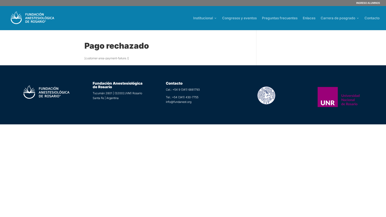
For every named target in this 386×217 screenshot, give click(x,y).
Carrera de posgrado (338, 18)
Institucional (203, 18)
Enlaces (309, 18)
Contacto (372, 18)
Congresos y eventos (239, 18)
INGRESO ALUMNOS (368, 3)
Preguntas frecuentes (280, 18)
